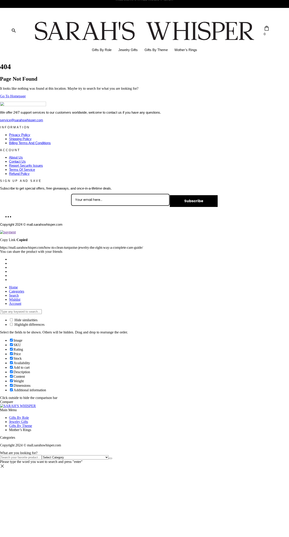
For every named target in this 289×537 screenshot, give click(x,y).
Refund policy (19, 174)
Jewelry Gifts (128, 50)
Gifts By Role (102, 50)
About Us (16, 157)
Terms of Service (22, 169)
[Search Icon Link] (14, 30)
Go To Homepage (13, 96)
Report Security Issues (26, 165)
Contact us (17, 161)
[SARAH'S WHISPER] (18, 406)
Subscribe (193, 201)
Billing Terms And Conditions (30, 143)
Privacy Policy (19, 135)
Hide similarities (25, 320)
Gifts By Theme (156, 50)
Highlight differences (29, 324)
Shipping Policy (20, 139)
